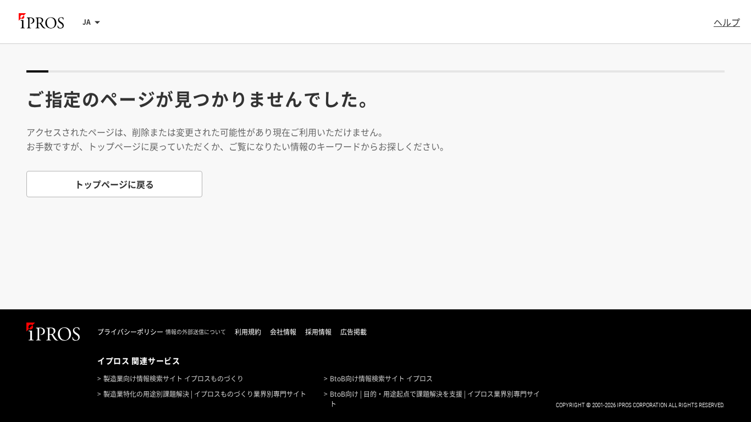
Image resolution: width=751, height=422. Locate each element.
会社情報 (283, 332)
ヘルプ (727, 22)
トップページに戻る (114, 184)
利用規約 (248, 332)
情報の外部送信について (195, 332)
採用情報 (318, 332)
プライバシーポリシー (130, 332)
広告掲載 (353, 332)
